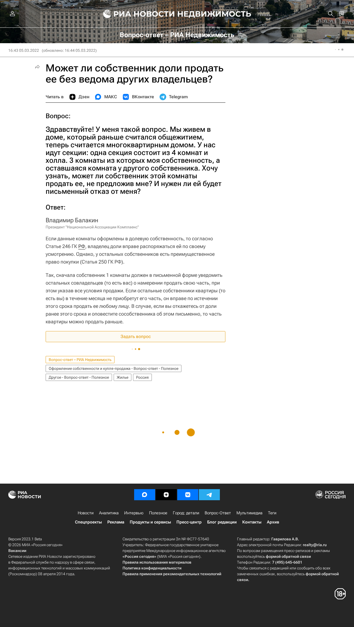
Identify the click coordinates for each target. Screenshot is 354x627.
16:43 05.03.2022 (23, 50)
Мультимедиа (249, 512)
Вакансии (17, 550)
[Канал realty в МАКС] (144, 494)
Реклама (115, 522)
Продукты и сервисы (150, 522)
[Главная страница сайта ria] (135, 14)
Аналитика (109, 512)
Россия (142, 377)
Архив (273, 522)
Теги (272, 512)
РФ (81, 246)
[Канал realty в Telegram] (209, 494)
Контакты (251, 522)
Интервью (134, 512)
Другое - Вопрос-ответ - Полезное (79, 377)
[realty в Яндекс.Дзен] (166, 494)
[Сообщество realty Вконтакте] (187, 494)
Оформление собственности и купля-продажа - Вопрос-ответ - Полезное (113, 368)
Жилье (122, 377)
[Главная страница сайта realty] (177, 14)
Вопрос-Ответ (218, 512)
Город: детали (186, 512)
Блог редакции (222, 522)
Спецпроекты (88, 522)
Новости (85, 512)
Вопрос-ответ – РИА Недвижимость (80, 359)
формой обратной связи (288, 556)
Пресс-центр (189, 522)
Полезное (158, 512)
